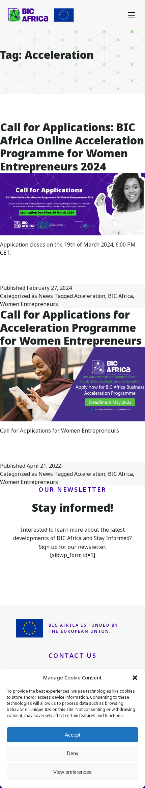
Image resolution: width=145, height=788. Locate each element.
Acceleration (89, 296)
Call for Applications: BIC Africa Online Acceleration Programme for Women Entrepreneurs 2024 (72, 147)
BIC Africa (120, 296)
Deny (73, 753)
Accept (72, 735)
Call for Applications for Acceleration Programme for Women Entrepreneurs (71, 327)
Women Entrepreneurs (29, 304)
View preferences (72, 772)
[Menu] (131, 14)
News (45, 296)
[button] (135, 677)
